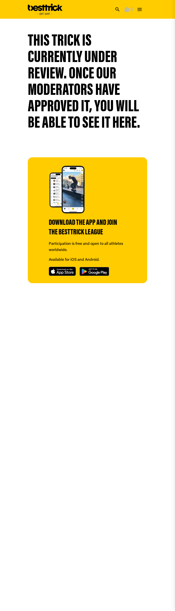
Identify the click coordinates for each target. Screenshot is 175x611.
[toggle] (139, 9)
